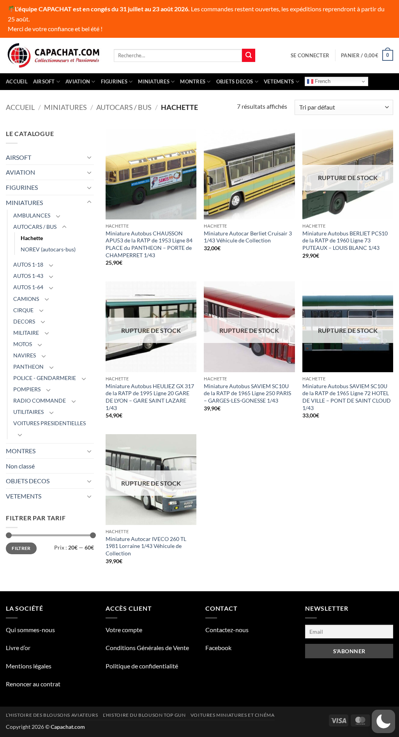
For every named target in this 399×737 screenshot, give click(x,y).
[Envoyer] (248, 55)
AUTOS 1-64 (28, 287)
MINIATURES (153, 81)
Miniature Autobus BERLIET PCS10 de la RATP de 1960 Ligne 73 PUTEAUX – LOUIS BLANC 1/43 (345, 240)
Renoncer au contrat (33, 684)
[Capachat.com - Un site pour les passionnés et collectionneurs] (54, 55)
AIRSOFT (44, 81)
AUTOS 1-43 (28, 275)
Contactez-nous (227, 629)
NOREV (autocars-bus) (48, 249)
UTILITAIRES (28, 411)
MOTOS (22, 344)
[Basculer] (89, 157)
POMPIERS (27, 389)
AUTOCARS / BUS (124, 107)
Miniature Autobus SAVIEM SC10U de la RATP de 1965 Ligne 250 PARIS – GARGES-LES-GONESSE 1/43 (247, 393)
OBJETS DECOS (234, 81)
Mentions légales (28, 666)
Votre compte (124, 629)
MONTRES (192, 81)
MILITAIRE (26, 332)
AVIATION (77, 81)
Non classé (20, 466)
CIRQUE (23, 310)
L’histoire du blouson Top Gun (144, 715)
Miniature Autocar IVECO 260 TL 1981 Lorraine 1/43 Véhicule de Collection (146, 546)
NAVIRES (24, 355)
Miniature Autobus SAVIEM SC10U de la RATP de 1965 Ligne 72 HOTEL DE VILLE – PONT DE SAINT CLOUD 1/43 (346, 397)
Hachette (32, 238)
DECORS (24, 321)
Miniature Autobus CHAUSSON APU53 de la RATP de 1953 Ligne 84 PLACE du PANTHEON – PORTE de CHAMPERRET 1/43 (149, 244)
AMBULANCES (31, 215)
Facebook (218, 647)
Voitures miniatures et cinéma (233, 715)
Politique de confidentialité (142, 666)
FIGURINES (114, 81)
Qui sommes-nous (30, 629)
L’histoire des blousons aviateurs (52, 715)
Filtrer (21, 548)
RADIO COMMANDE (39, 400)
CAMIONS (26, 298)
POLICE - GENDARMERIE (44, 378)
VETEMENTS (279, 81)
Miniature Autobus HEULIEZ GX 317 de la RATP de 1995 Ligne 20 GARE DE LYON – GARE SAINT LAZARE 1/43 (150, 397)
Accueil (17, 81)
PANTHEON (28, 366)
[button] (310, 55)
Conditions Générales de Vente (147, 647)
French (321, 81)
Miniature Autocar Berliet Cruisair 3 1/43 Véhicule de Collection (248, 237)
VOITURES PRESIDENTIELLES (49, 423)
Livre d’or (18, 647)
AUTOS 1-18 (28, 264)
